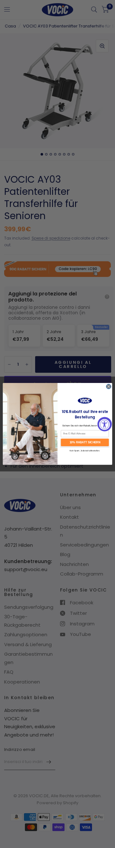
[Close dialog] (108, 386)
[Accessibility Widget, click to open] (104, 424)
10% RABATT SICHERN (85, 442)
